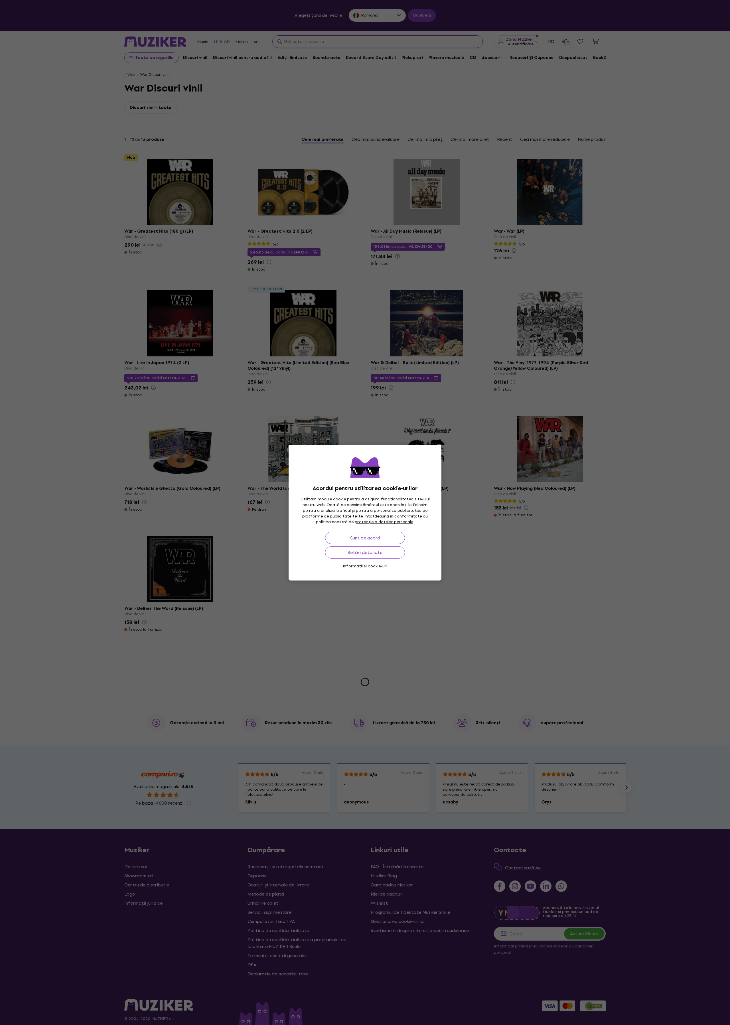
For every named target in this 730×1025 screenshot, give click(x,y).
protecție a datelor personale (384, 522)
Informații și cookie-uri (365, 566)
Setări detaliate (365, 552)
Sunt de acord (365, 537)
